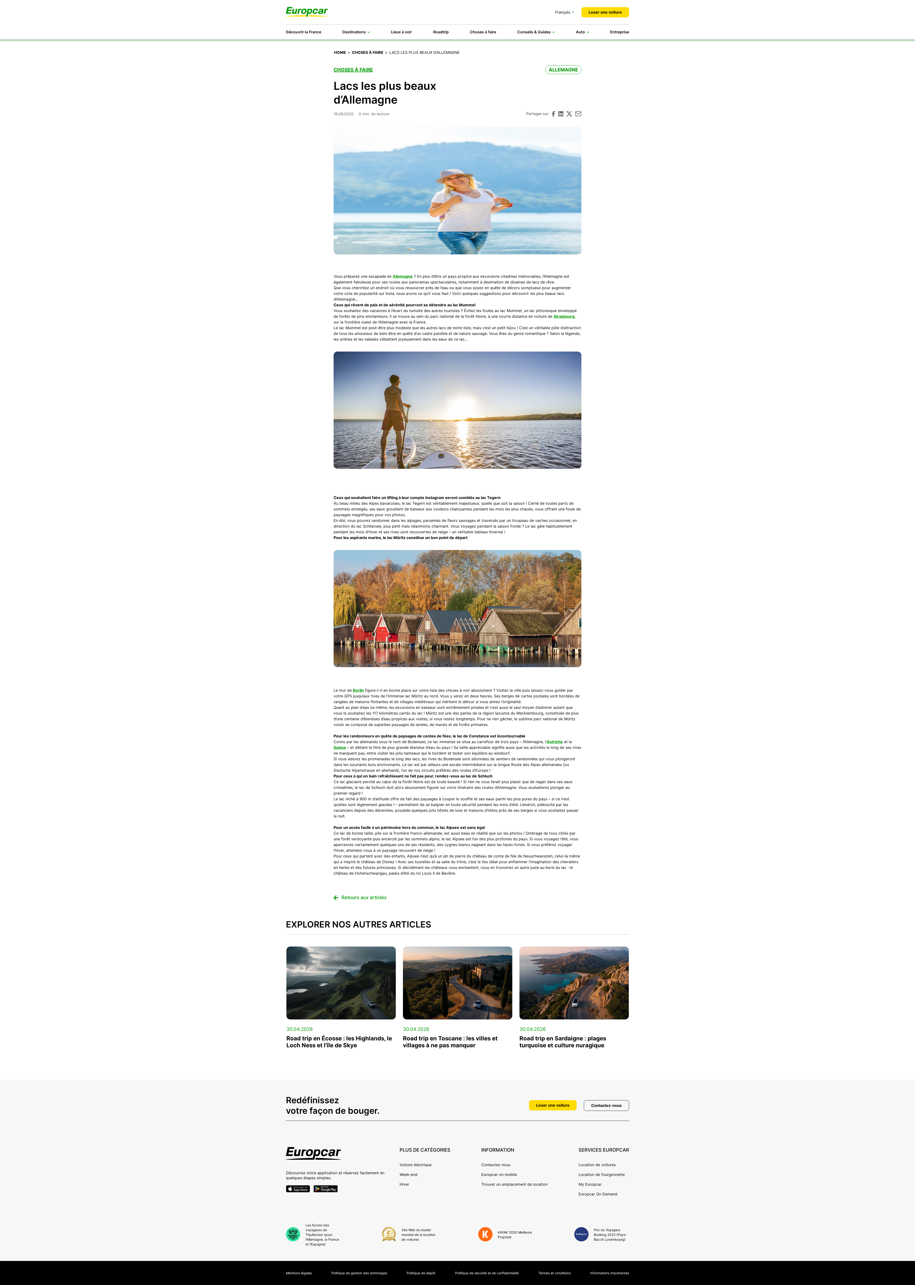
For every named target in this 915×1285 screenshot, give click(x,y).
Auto (580, 32)
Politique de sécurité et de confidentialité (487, 1273)
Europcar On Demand (598, 1194)
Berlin (358, 690)
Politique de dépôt (421, 1273)
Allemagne (563, 70)
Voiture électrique (416, 1164)
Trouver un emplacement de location (514, 1184)
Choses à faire (483, 32)
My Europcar (590, 1184)
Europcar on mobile (499, 1174)
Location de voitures (597, 1164)
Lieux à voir (401, 32)
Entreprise (619, 32)
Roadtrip (441, 32)
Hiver (404, 1184)
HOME (340, 52)
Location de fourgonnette (602, 1174)
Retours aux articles (364, 897)
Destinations (354, 32)
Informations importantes (609, 1273)
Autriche (555, 741)
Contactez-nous (606, 1105)
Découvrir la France (303, 32)
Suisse (340, 747)
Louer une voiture (605, 12)
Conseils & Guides (534, 32)
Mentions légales (299, 1273)
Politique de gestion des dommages (359, 1273)
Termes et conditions (554, 1273)
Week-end (408, 1174)
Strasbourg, (565, 316)
